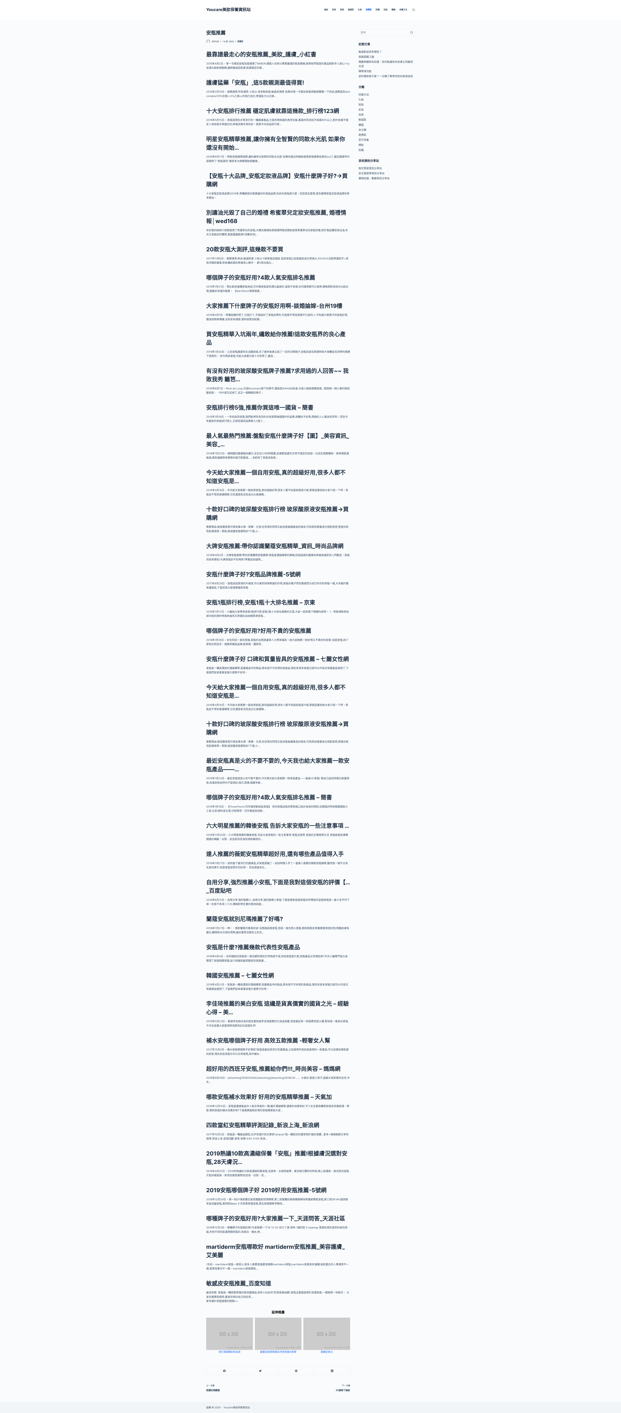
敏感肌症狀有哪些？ (370, 51)
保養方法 (403, 9)
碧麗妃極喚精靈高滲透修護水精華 (278, 1351)
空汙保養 (364, 139)
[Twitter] (260, 1371)
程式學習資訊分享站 (370, 168)
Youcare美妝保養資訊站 (228, 9)
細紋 (326, 9)
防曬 (378, 9)
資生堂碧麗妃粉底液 (229, 1351)
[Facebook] (224, 1371)
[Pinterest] (296, 1371)
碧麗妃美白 (327, 1351)
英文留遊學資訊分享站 (371, 173)
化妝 (360, 9)
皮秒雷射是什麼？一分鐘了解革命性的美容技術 (386, 76)
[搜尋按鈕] (411, 32)
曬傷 (393, 9)
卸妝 (342, 9)
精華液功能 (365, 71)
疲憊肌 (369, 9)
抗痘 (385, 9)
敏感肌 (351, 9)
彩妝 (334, 9)
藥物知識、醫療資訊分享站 (374, 178)
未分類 (362, 129)
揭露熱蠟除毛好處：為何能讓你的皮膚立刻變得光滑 (386, 64)
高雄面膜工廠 (366, 56)
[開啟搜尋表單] (413, 10)
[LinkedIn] (332, 1371)
